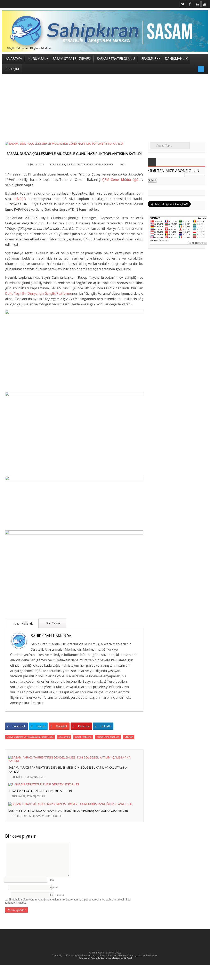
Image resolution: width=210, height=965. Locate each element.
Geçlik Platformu (83, 737)
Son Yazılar (53, 623)
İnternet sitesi (57, 895)
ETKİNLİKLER (57, 164)
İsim (52, 880)
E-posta (54, 887)
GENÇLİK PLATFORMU (79, 164)
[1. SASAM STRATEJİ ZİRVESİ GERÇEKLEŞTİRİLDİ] (71, 784)
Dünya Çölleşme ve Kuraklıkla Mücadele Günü (30, 737)
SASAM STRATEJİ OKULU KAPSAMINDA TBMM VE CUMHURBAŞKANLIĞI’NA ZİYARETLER (68, 811)
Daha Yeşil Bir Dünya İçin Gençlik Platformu (38, 293)
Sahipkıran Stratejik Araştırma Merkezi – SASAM (105, 958)
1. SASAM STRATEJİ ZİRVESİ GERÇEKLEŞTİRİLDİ (40, 791)
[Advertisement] (105, 105)
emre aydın (64, 737)
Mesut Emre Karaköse (108, 737)
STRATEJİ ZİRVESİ (36, 796)
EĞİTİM (15, 816)
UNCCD (20, 198)
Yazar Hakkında (22, 624)
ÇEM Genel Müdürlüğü (120, 179)
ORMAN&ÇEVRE (103, 164)
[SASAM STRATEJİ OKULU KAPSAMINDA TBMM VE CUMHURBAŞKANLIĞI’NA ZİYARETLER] (71, 804)
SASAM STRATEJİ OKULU (49, 816)
